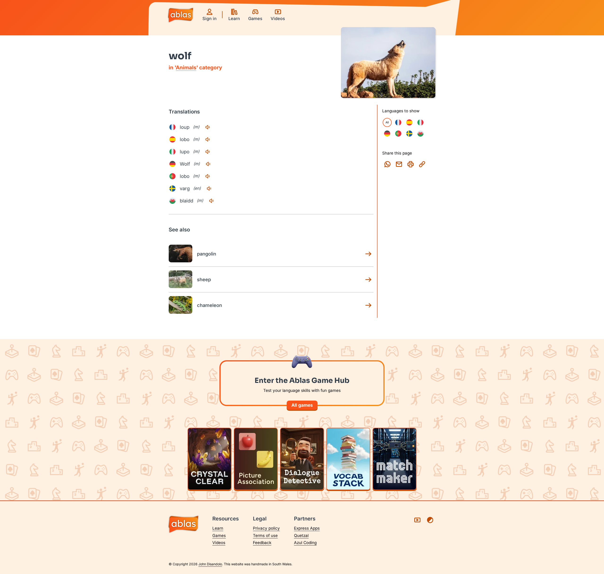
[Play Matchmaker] (394, 459)
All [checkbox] (387, 122)
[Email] (399, 164)
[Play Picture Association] (256, 459)
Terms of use (265, 535)
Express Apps (307, 528)
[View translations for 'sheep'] (368, 279)
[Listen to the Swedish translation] (209, 188)
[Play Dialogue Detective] (302, 459)
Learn (217, 528)
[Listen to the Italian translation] (207, 151)
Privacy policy (266, 528)
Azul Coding (305, 542)
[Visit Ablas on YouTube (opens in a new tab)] (417, 520)
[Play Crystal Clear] (209, 459)
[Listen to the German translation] (208, 164)
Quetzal (301, 535)
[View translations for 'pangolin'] (368, 254)
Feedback (262, 542)
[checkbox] (398, 122)
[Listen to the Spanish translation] (207, 139)
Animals (186, 67)
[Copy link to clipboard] (422, 164)
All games (302, 405)
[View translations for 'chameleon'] (368, 305)
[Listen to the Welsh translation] (211, 201)
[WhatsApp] (387, 164)
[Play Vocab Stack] (348, 459)
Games (219, 535)
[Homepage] (180, 16)
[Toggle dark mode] (430, 520)
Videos (218, 542)
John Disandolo (210, 564)
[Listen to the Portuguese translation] (207, 176)
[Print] (410, 164)
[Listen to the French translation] (207, 127)
